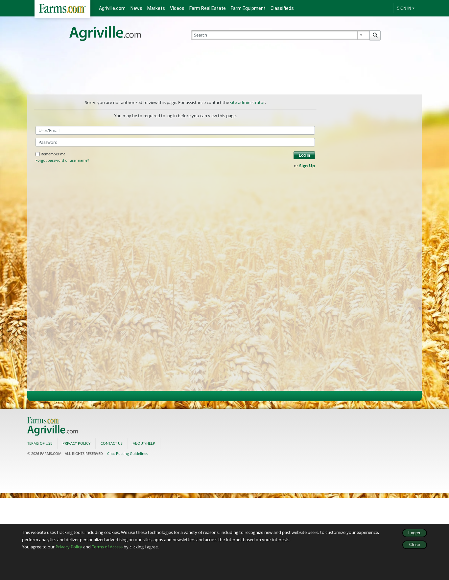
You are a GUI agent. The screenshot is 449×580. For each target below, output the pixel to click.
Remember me (53, 153)
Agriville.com (112, 8)
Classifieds (282, 8)
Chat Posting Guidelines (127, 453)
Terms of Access (107, 547)
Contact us (112, 443)
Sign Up (307, 166)
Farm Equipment (248, 8)
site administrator (247, 102)
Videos (177, 8)
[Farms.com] (62, 9)
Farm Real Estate (207, 8)
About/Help (144, 443)
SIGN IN (404, 8)
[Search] (375, 35)
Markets (156, 8)
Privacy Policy (69, 547)
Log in (304, 155)
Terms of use (39, 443)
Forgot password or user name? (62, 160)
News (136, 8)
